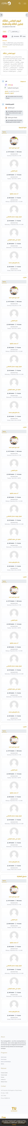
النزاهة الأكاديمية (19, 1122)
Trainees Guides (4, 1073)
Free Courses (3, 1059)
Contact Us (3, 1079)
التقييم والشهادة (9, 104)
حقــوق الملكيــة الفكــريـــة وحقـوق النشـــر (14, 1122)
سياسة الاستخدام (12, 1122)
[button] (3, 81)
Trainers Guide (4, 1075)
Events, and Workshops (6, 1062)
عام (6, 81)
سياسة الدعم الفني (21, 1123)
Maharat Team (4, 1082)
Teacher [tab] (4, 132)
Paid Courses (3, 1057)
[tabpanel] (14, 203)
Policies (2, 1077)
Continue (14, 1125)
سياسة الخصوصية (5, 1122)
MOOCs (2, 1064)
